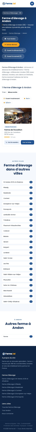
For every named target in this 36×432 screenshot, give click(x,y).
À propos (23, 426)
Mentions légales (10, 424)
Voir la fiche (26, 142)
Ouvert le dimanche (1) (15, 50)
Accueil (4, 33)
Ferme (11, 3)
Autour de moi (11, 45)
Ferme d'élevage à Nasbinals (12, 387)
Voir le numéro (13, 142)
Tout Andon (11, 39)
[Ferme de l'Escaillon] (18, 116)
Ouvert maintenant (13, 99)
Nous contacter (7, 414)
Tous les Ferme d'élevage (11, 407)
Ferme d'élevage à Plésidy (11, 384)
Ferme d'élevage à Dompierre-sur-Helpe (16, 394)
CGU (18, 424)
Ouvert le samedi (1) (14, 56)
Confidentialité (25, 424)
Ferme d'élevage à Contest (12, 390)
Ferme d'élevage (14, 33)
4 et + (28, 99)
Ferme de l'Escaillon (13, 130)
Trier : (4, 92)
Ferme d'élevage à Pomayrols (13, 397)
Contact (29, 426)
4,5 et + (8, 103)
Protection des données (11, 426)
